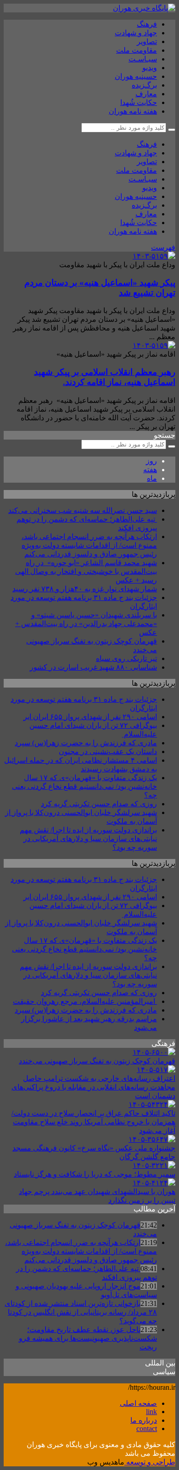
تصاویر (147, 41)
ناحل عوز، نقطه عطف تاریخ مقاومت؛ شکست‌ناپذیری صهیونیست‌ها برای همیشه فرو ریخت (88, 1338)
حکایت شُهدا (138, 102)
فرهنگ (147, 24)
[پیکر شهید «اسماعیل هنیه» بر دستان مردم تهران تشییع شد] (154, 256)
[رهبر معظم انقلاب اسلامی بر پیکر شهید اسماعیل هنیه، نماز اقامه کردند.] (154, 345)
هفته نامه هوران (133, 111)
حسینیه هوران (136, 76)
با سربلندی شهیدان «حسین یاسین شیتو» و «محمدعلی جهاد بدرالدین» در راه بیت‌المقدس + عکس (86, 623)
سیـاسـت (143, 59)
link (151, 1411)
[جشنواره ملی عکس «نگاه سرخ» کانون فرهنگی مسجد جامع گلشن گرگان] (152, 1139)
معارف (146, 94)
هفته (150, 469)
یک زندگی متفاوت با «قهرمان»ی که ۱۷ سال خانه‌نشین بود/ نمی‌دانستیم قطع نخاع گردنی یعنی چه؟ (84, 786)
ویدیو (149, 68)
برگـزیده (144, 85)
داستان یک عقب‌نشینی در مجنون (108, 751)
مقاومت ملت (136, 50)
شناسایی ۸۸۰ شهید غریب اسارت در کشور (93, 667)
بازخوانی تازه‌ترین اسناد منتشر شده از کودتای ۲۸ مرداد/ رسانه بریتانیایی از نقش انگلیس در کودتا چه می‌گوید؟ (81, 1312)
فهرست (163, 247)
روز (151, 461)
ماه (152, 478)
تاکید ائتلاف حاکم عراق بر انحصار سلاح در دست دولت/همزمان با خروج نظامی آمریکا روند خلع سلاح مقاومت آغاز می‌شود (93, 1121)
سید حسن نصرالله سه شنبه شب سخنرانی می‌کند (82, 510)
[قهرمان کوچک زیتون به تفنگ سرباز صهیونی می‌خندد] (154, 1052)
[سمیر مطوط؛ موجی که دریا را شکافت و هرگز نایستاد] (154, 1165)
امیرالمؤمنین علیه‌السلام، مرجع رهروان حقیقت (85, 1001)
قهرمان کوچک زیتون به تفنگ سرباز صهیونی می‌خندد (97, 1061)
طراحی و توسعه (149, 1462)
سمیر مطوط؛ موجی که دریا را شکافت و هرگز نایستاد (94, 1174)
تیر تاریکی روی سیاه (126, 658)
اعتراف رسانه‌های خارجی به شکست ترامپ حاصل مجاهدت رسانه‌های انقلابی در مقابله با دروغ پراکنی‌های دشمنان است (93, 1087)
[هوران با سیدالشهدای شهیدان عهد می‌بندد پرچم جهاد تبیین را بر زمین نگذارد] (154, 1183)
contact (146, 1428)
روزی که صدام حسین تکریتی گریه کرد (99, 804)
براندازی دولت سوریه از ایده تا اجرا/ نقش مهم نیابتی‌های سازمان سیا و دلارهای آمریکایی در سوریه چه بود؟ (88, 838)
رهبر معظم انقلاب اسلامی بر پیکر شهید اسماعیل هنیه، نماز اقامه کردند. (104, 377)
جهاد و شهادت (136, 33)
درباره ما (143, 1420)
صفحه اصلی (138, 1403)
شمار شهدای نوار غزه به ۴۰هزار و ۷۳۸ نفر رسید (84, 589)
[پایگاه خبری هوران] (144, 8)
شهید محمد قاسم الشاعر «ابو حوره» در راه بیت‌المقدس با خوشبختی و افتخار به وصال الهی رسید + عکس (86, 571)
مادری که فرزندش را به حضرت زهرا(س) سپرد (86, 743)
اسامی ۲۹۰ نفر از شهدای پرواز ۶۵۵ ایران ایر (90, 717)
